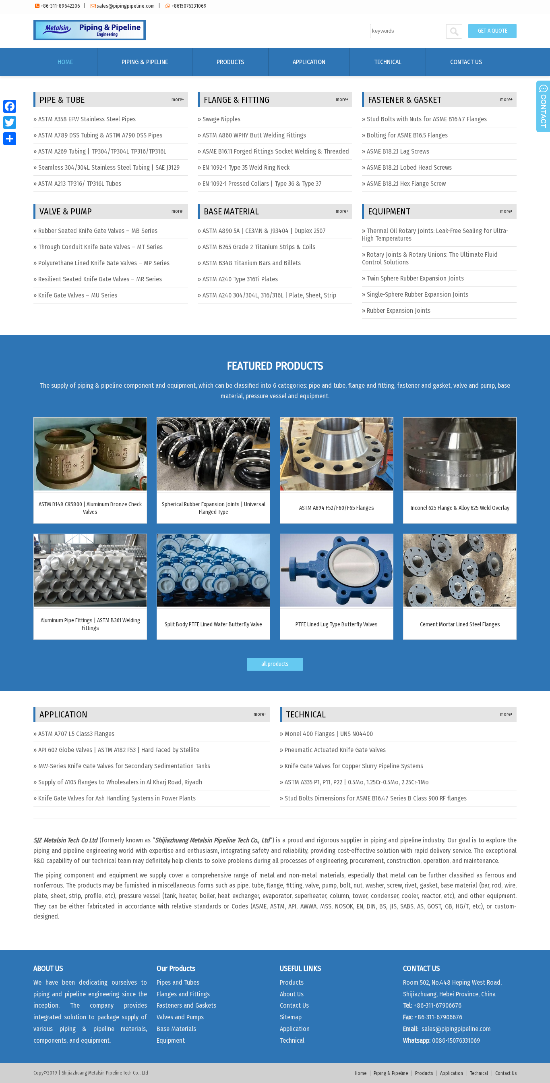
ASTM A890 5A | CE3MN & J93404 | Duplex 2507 (264, 231)
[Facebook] (10, 106)
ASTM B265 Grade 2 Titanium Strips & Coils (259, 247)
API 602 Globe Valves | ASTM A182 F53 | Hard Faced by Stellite (118, 750)
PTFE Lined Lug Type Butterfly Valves (337, 624)
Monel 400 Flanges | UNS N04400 (329, 734)
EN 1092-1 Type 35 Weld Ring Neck (246, 167)
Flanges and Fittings (183, 994)
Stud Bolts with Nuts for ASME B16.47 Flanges (427, 119)
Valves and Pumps (180, 1017)
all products (275, 664)
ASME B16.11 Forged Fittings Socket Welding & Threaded (276, 151)
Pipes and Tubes (178, 982)
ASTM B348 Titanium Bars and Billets (252, 263)
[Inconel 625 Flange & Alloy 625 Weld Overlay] (459, 488)
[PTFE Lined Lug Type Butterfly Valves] (336, 604)
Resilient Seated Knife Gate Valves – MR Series (100, 279)
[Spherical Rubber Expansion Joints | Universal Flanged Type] (213, 488)
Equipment (171, 1040)
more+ (178, 99)
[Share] (10, 139)
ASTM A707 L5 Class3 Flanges (76, 734)
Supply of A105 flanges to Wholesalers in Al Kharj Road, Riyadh (120, 782)
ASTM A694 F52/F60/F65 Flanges (336, 508)
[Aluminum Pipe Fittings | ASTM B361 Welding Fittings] (90, 604)
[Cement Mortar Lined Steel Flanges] (459, 604)
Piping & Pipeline (145, 62)
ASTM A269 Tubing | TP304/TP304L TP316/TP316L (102, 151)
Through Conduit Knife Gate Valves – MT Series (100, 247)
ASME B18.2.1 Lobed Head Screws (409, 167)
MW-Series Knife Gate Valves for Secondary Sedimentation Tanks (124, 766)
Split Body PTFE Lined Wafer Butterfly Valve (213, 624)
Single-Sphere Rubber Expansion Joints (417, 294)
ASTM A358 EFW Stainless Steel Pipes (87, 119)
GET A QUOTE (492, 30)
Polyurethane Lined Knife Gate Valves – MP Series (104, 263)
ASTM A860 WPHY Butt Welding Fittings (254, 135)
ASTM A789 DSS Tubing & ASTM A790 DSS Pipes (100, 135)
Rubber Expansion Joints (398, 310)
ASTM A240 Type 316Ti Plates (240, 279)
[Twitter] (10, 122)
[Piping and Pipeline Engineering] (89, 38)
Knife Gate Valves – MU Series (77, 295)
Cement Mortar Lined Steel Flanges (460, 624)
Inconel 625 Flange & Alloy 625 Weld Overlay (460, 508)
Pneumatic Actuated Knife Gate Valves (335, 750)
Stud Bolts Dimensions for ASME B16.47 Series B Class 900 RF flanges (376, 798)
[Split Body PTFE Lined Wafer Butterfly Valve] (213, 604)
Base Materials (176, 1029)
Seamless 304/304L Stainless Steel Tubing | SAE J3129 (109, 167)
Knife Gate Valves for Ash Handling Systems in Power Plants (117, 798)
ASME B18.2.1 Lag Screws (398, 151)
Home (65, 62)
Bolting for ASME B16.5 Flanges (407, 135)
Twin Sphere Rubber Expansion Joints (415, 278)
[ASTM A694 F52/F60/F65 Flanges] (336, 488)
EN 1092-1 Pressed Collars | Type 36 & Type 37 (262, 183)
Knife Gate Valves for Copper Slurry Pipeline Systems (354, 766)
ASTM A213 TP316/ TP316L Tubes (79, 183)
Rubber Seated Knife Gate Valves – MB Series (97, 231)
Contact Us (466, 62)
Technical (387, 62)
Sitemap (291, 1017)
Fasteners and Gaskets (186, 1005)
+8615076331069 (189, 6)
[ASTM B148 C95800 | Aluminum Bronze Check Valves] (90, 488)
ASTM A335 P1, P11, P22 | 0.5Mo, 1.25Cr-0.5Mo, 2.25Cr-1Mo (357, 782)
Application (309, 62)
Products (230, 62)
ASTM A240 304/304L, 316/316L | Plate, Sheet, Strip (269, 295)
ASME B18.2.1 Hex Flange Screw (406, 183)
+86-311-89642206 (60, 6)
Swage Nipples (221, 119)
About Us (292, 994)
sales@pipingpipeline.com (126, 6)
